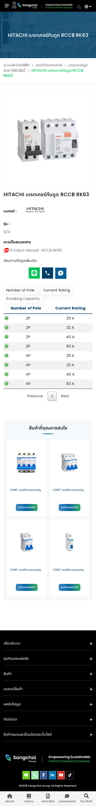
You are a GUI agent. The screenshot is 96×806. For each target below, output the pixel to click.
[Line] (34, 271)
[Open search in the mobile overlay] (79, 6)
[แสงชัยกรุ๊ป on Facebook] (43, 775)
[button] (86, 7)
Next (65, 396)
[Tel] (47, 271)
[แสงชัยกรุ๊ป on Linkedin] (52, 775)
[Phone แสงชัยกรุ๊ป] (35, 775)
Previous (35, 396)
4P (28, 356)
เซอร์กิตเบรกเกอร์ (48, 65)
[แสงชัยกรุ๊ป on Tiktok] (70, 775)
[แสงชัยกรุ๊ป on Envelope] (26, 775)
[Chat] (61, 271)
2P (28, 318)
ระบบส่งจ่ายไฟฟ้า (16, 65)
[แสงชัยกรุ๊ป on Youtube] (61, 775)
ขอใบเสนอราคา (26, 507)
